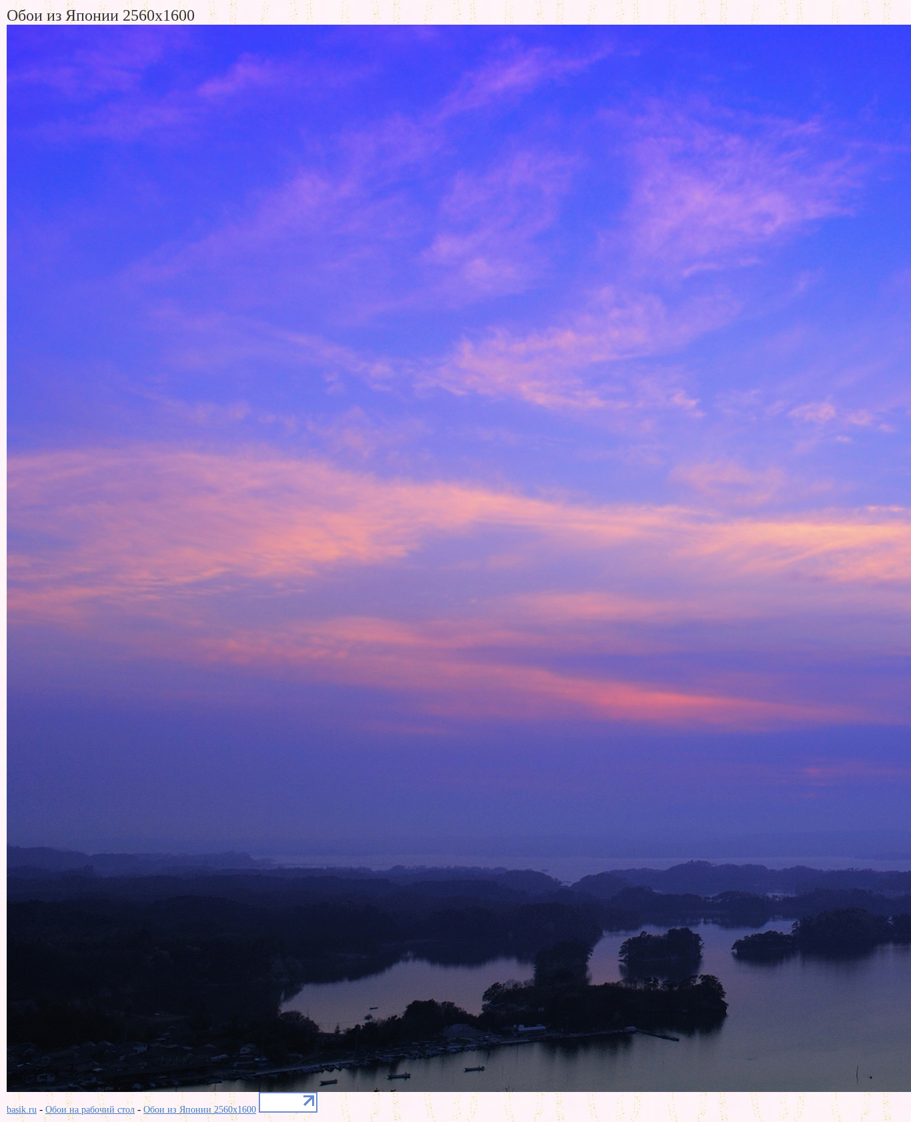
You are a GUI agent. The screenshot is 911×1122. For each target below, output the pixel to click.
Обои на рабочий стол (90, 1110)
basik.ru (22, 1110)
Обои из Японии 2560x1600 (199, 1110)
